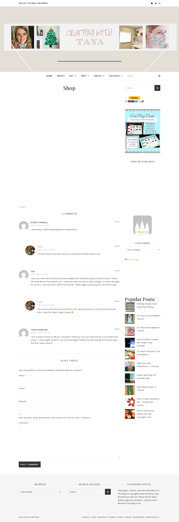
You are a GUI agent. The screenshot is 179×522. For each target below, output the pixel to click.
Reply (117, 222)
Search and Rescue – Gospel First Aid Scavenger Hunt (146, 413)
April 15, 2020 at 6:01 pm (46, 250)
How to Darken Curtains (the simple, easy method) (147, 342)
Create (98, 75)
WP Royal (35, 517)
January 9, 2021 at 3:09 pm (40, 333)
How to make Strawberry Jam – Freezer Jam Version (148, 401)
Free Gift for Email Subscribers (33, 3)
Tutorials (128, 517)
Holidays (114, 75)
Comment (24, 422)
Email (22, 388)
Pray (83, 75)
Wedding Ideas (139, 517)
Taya (39, 246)
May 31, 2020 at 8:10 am (39, 274)
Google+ (22, 206)
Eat (71, 75)
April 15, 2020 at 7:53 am (40, 225)
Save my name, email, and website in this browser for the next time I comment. (54, 417)
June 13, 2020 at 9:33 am (46, 305)
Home (49, 75)
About (61, 75)
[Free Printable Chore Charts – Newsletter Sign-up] (142, 131)
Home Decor (102, 517)
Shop (130, 75)
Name (22, 375)
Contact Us (86, 517)
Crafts (93, 517)
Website (22, 401)
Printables (112, 517)
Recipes (120, 517)
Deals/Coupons (152, 517)
